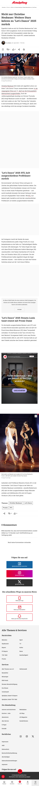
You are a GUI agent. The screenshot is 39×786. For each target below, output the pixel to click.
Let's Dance (28, 503)
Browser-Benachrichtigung (9, 684)
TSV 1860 (4, 655)
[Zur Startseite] (19, 4)
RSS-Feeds (5, 680)
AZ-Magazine (23, 717)
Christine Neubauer (7, 86)
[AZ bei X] (33, 736)
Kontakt (4, 728)
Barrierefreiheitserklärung (9, 753)
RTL (29, 196)
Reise (21, 651)
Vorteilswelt (5, 692)
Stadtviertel (5, 643)
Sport (21, 640)
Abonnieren (5, 717)
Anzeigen (19, 309)
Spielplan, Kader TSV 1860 (9, 699)
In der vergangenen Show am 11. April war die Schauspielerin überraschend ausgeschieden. (19, 91)
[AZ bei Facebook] (21, 736)
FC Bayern (5, 651)
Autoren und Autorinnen (9, 709)
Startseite (3, 7)
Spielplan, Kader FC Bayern (9, 695)
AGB (3, 745)
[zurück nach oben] (20, 772)
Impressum (5, 741)
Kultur (21, 647)
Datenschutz (5, 749)
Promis (8, 7)
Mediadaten (23, 709)
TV (20, 643)
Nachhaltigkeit (24, 655)
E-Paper (4, 724)
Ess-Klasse (5, 688)
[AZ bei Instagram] (27, 736)
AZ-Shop (22, 713)
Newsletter (5, 673)
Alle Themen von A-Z (8, 669)
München (4, 640)
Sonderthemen (24, 721)
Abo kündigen (6, 757)
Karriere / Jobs (6, 713)
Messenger (5, 676)
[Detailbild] (36, 55)
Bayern (4, 647)
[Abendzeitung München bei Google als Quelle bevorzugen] (24, 49)
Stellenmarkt (23, 669)
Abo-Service (5, 721)
